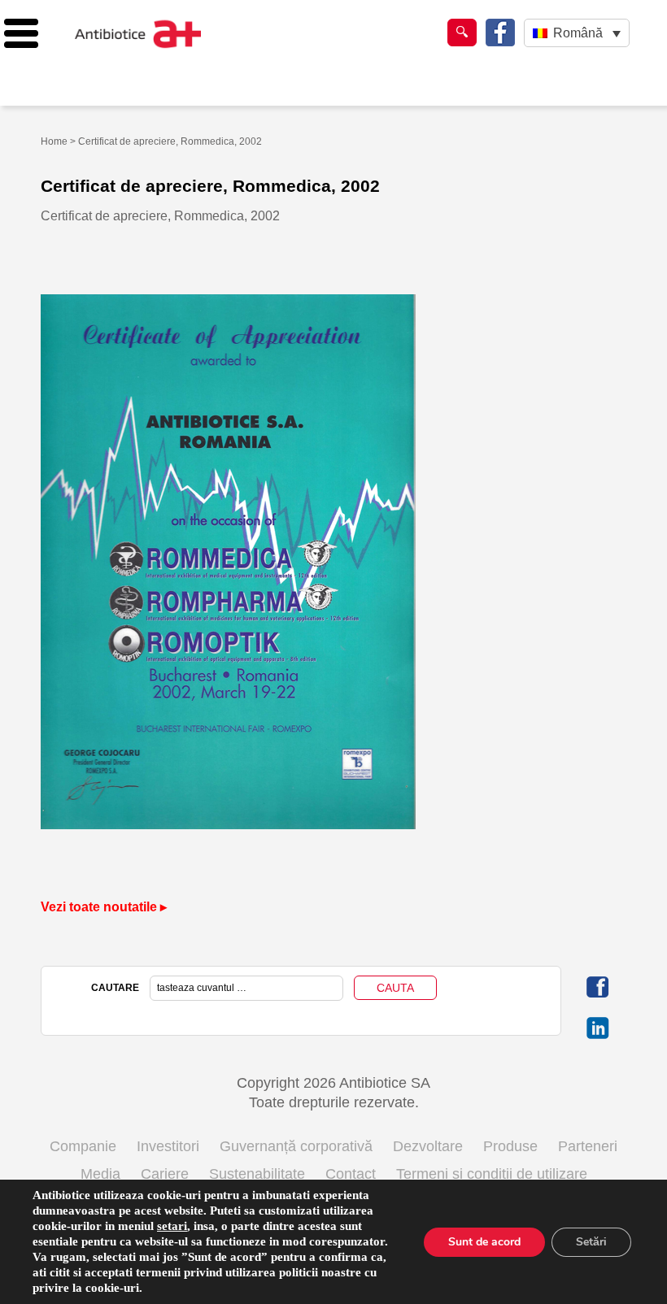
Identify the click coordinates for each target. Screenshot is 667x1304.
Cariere (165, 1174)
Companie (83, 1146)
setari (172, 1225)
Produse (510, 1146)
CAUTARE (115, 987)
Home (54, 141)
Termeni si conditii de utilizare (491, 1174)
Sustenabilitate (257, 1174)
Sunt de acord (484, 1242)
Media (100, 1174)
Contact (350, 1174)
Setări (591, 1242)
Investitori (168, 1146)
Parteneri (587, 1146)
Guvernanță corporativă (296, 1146)
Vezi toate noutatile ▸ (104, 907)
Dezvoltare (428, 1146)
